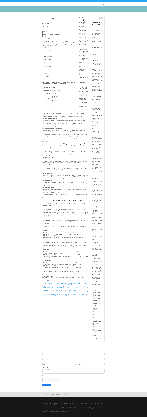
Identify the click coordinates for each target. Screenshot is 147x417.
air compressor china (46, 284)
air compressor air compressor (81, 283)
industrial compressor (75, 293)
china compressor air (52, 287)
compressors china (72, 290)
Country (75, 362)
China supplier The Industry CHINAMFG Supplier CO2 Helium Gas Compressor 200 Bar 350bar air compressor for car (97, 236)
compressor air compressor (96, 325)
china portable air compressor (63, 287)
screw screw (94, 338)
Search (100, 17)
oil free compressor (72, 294)
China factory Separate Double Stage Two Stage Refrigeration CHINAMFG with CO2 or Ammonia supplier (96, 64)
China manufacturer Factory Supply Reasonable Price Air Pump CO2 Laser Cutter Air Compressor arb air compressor (97, 249)
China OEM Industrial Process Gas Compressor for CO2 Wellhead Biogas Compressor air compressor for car (97, 102)
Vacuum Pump (58, 394)
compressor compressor (52, 288)
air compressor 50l (71, 283)
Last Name (76, 351)
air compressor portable (49, 286)
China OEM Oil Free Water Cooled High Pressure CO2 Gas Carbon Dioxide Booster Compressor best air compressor (97, 117)
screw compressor (94, 335)
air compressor (64, 283)
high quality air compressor (53, 293)
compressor (72, 287)
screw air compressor (95, 333)
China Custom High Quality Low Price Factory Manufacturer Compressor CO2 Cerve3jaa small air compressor (97, 223)
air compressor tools (59, 286)
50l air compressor (48, 283)
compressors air (64, 290)
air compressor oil (75, 284)
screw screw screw (99, 338)
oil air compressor (83, 293)
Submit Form (46, 384)
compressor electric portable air (64, 288)
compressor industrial (75, 288)
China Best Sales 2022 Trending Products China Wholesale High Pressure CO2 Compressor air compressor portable (96, 261)
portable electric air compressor (57, 295)
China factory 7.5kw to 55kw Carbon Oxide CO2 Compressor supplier (97, 255)
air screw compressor (95, 308)
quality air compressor (69, 295)
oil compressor (45, 294)
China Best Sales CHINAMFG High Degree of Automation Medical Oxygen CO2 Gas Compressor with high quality (97, 184)
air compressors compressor (69, 286)
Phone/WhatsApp (77, 357)
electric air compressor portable (48, 291)
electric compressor (59, 291)
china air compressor (80, 286)
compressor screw (94, 332)
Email (43, 357)
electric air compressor (81, 290)
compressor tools (57, 290)
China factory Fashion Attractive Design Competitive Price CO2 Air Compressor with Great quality (96, 277)
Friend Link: (44, 394)
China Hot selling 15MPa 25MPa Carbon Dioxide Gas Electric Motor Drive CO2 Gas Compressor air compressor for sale (97, 72)
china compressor (96, 313)
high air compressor (81, 291)
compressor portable (49, 290)
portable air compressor (81, 294)
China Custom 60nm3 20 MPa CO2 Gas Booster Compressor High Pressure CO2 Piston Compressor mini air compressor (97, 109)
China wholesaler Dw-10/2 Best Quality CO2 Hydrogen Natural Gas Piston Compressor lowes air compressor (97, 201)
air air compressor (56, 283)
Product (90, 4)
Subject (43, 362)
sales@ (94, 47)
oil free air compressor (63, 294)
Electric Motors (65, 394)
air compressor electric (56, 284)
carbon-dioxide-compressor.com (55, 404)
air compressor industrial (66, 284)
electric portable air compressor (70, 291)
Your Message (45, 367)
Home (86, 4)
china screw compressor (95, 320)
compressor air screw (95, 327)
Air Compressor (51, 394)
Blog (95, 4)
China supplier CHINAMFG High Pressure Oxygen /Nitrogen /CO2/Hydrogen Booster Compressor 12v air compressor (97, 79)
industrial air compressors (64, 293)
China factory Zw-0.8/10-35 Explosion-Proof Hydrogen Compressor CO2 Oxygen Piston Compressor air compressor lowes (97, 209)
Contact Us (100, 4)
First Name (44, 351)
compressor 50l (78, 287)
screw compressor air (95, 336)
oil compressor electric (53, 294)
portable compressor (46, 295)
